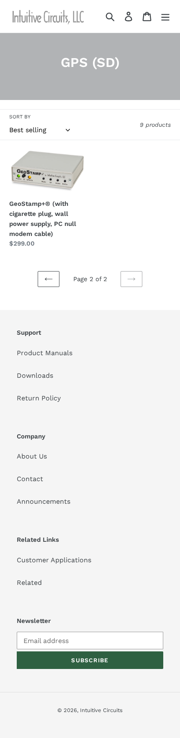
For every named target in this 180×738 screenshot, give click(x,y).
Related (29, 583)
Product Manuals (44, 353)
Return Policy (39, 398)
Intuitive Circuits (101, 710)
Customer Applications (54, 560)
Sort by (20, 117)
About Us (32, 456)
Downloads (35, 375)
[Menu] (165, 16)
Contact (30, 479)
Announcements (43, 501)
